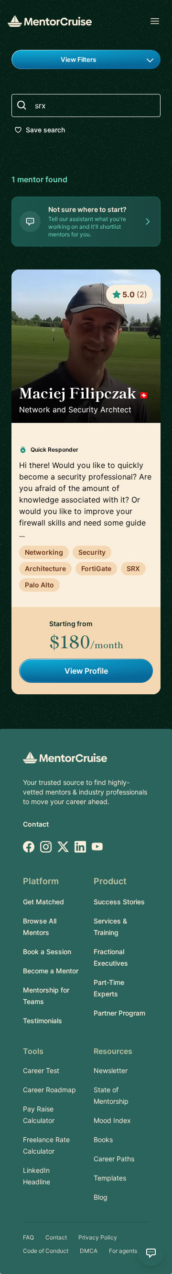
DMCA (88, 1250)
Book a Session (47, 951)
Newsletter (111, 1070)
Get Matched (43, 902)
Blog (101, 1197)
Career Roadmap (49, 1090)
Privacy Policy (97, 1237)
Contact (36, 824)
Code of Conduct (45, 1250)
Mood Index (112, 1120)
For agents (123, 1250)
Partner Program (119, 1013)
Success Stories (119, 902)
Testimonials (42, 1021)
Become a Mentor (50, 971)
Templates (110, 1178)
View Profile (86, 671)
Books (103, 1139)
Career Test (41, 1070)
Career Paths (114, 1159)
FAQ (28, 1237)
